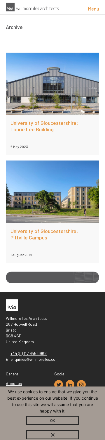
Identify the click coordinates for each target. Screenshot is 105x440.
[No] (52, 434)
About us (14, 383)
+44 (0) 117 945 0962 (28, 353)
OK (52, 420)
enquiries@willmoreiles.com (34, 359)
